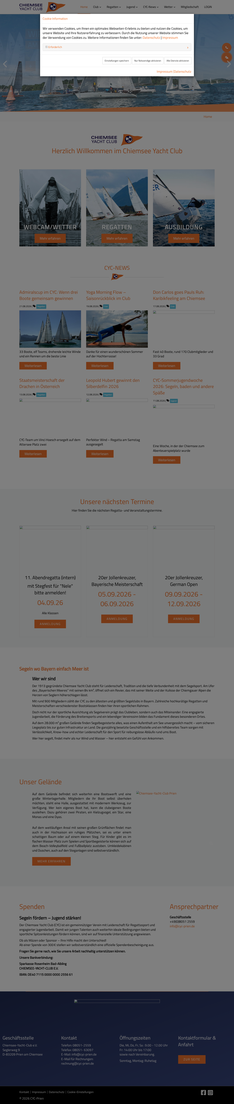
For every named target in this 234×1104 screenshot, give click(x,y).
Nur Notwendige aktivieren (147, 60)
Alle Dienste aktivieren (178, 60)
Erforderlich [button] (55, 47)
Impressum (170, 37)
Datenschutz (151, 37)
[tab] (117, 47)
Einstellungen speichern (117, 60)
